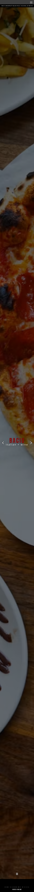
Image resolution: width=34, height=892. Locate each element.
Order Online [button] (17, 889)
